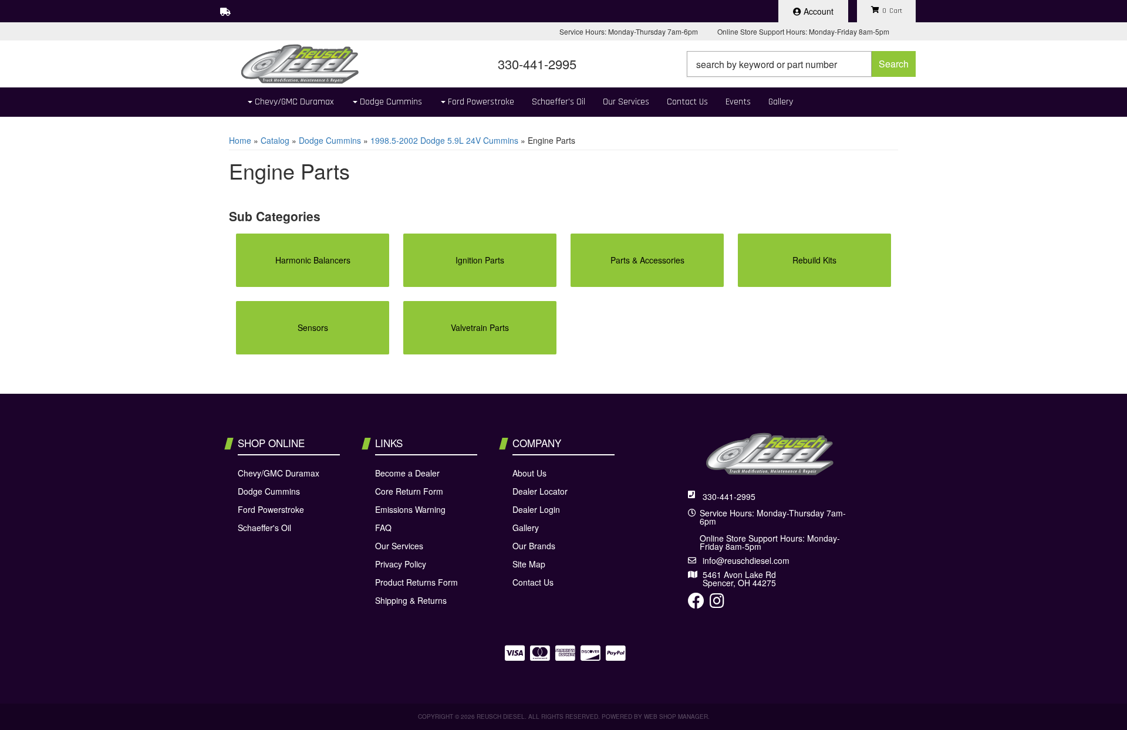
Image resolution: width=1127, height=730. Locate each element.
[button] (801, 64)
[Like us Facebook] (696, 603)
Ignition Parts (479, 260)
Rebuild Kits (814, 260)
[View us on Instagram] (717, 603)
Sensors (313, 327)
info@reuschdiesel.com (746, 560)
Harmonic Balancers (312, 260)
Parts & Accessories (647, 260)
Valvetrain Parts (480, 327)
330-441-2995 (729, 496)
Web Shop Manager (676, 716)
